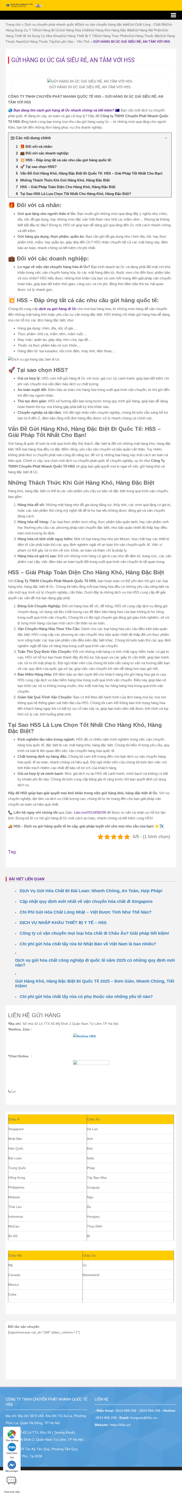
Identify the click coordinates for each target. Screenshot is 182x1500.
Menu (91, 15)
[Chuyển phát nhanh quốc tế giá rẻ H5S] (24, 5)
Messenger (11, 1471)
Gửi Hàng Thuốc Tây (39, 41)
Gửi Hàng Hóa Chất (74, 30)
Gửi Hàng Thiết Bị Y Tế (78, 36)
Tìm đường (12, 1440)
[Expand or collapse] (166, 138)
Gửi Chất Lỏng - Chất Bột (147, 24)
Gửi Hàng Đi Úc (47, 30)
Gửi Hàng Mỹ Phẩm (148, 30)
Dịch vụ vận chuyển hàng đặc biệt (103, 24)
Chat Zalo (11, 1453)
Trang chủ (13, 24)
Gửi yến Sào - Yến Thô (72, 41)
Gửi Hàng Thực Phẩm (112, 36)
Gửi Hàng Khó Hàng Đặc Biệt (111, 30)
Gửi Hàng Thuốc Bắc (144, 36)
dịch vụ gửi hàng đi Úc (57, 309)
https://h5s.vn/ (120, 1425)
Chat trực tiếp (11, 1479)
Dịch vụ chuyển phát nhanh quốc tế (51, 24)
